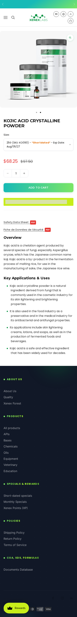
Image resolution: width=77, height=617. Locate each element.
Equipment (11, 458)
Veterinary (10, 465)
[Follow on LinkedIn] (71, 598)
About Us (10, 391)
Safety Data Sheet (19, 222)
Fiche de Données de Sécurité (27, 229)
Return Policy (12, 538)
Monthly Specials (15, 501)
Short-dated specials (18, 495)
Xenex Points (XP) (16, 508)
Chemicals (11, 446)
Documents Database (18, 569)
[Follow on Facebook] (53, 598)
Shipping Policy (14, 532)
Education (10, 471)
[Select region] (63, 14)
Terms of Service (15, 545)
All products (12, 428)
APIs (6, 434)
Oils (6, 452)
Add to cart (38, 187)
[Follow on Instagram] (62, 598)
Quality (8, 397)
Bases (7, 440)
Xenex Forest (12, 403)
